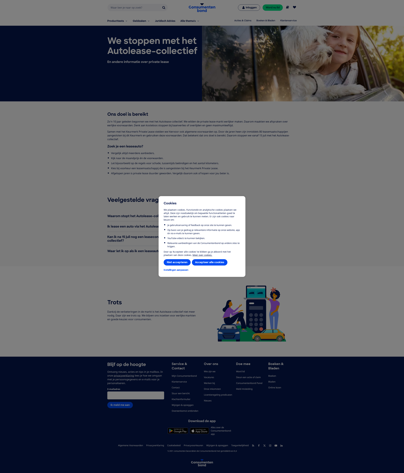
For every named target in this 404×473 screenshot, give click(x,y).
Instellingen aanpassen (176, 270)
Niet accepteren (177, 262)
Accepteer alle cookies (209, 262)
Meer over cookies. (202, 255)
